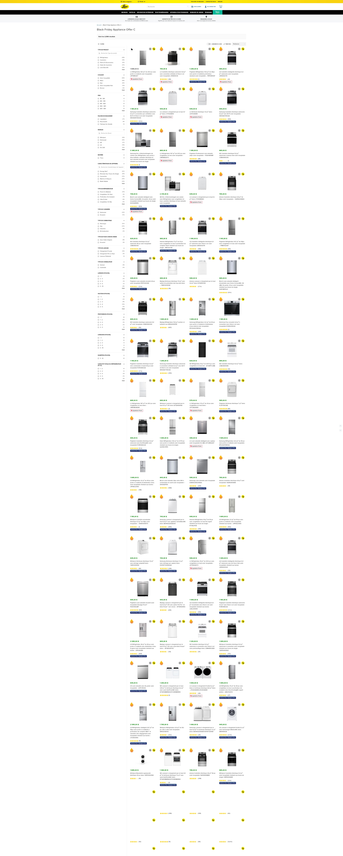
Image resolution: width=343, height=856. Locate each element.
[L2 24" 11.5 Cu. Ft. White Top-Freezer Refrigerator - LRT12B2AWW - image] (202, 388)
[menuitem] (217, 12)
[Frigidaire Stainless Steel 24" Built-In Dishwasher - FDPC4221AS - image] (143, 266)
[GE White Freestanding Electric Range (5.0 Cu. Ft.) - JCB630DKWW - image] (232, 348)
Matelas (132, 12)
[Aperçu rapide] (150, 49)
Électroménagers (161, 12)
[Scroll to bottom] (340, 430)
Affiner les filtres (102, 43)
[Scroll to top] (340, 425)
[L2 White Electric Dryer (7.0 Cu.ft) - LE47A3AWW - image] (202, 96)
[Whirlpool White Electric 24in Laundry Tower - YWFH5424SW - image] (143, 758)
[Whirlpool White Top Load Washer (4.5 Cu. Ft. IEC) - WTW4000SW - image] (172, 388)
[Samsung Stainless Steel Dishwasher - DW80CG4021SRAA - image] (202, 465)
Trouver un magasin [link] (197, 1)
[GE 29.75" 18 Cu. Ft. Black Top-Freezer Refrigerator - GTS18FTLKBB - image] (202, 348)
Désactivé (209, 44)
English (220, 1)
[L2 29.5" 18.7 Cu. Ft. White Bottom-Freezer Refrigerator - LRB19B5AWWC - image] (143, 388)
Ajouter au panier (154, 49)
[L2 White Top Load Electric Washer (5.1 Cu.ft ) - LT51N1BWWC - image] (202, 182)
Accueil (99, 25)
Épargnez (208, 12)
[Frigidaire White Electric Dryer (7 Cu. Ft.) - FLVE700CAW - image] (232, 388)
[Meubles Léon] (125, 6)
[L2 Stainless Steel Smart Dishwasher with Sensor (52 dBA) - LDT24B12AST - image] (202, 426)
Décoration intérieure (145, 12)
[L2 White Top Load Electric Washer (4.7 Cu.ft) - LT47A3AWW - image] (172, 96)
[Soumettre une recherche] (188, 6)
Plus (123, 69)
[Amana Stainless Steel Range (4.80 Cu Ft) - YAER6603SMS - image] (232, 465)
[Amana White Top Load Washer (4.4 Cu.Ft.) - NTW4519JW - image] (202, 266)
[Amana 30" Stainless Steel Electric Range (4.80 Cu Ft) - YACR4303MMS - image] (202, 758)
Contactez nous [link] (211, 1)
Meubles (124, 12)
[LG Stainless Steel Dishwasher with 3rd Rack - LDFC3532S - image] (143, 671)
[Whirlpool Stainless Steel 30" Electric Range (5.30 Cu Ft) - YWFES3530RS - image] (143, 841)
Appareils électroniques (179, 12)
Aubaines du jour (217, 44)
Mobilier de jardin (196, 12)
